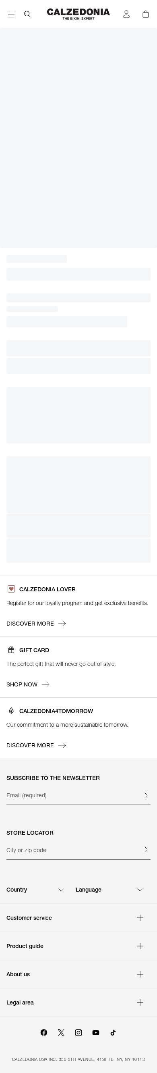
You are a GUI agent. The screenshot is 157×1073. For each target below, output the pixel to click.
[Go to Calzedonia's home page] (78, 14)
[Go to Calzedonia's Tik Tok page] (113, 1031)
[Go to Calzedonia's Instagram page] (78, 1031)
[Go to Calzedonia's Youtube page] (95, 1031)
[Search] (27, 14)
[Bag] (146, 14)
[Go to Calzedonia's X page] (61, 1031)
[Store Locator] (146, 849)
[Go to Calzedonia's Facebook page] (44, 1031)
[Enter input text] (146, 795)
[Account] (126, 14)
